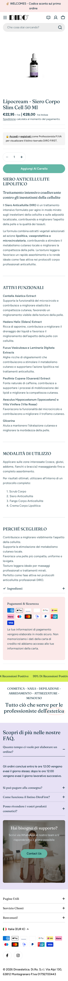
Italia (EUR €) (16, 929)
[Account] (55, 17)
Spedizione (9, 119)
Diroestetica (21, 969)
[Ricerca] (60, 27)
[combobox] (34, 27)
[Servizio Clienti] (48, 17)
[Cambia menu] (5, 17)
